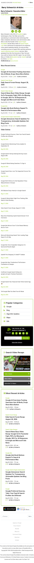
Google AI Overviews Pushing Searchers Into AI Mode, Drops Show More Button (17, 402)
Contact (17, 540)
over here (9, 59)
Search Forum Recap (6, 80)
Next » (30, 516)
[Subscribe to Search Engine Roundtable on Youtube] (23, 333)
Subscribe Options (17, 342)
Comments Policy (17, 534)
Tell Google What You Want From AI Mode (12, 291)
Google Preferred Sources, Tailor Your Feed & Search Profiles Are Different (15, 493)
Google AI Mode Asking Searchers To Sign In (13, 163)
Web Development (26, 550)
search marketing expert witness (10, 51)
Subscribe (26, 338)
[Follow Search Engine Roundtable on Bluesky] (20, 333)
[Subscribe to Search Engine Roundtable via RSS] (27, 333)
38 (15, 76)
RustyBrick (20, 34)
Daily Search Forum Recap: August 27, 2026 (13, 208)
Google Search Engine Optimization (10, 116)
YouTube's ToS (25, 559)
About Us (17, 531)
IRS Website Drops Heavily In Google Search (13, 190)
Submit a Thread (17, 523)
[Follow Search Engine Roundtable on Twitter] (16, 333)
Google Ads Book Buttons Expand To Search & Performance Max (15, 457)
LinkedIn (23, 57)
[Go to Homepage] (11, 2)
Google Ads (4, 106)
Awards (17, 528)
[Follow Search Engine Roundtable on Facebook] (13, 333)
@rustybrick (14, 57)
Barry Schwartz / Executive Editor (13, 11)
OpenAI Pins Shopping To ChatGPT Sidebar (13, 254)
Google (3, 69)
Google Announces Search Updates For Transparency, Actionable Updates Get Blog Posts (15, 121)
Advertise (17, 537)
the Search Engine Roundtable (15, 546)
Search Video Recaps (7, 91)
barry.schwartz (14, 60)
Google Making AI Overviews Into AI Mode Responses (14, 14)
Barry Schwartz (23, 76)
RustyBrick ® (16, 550)
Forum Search (17, 525)
